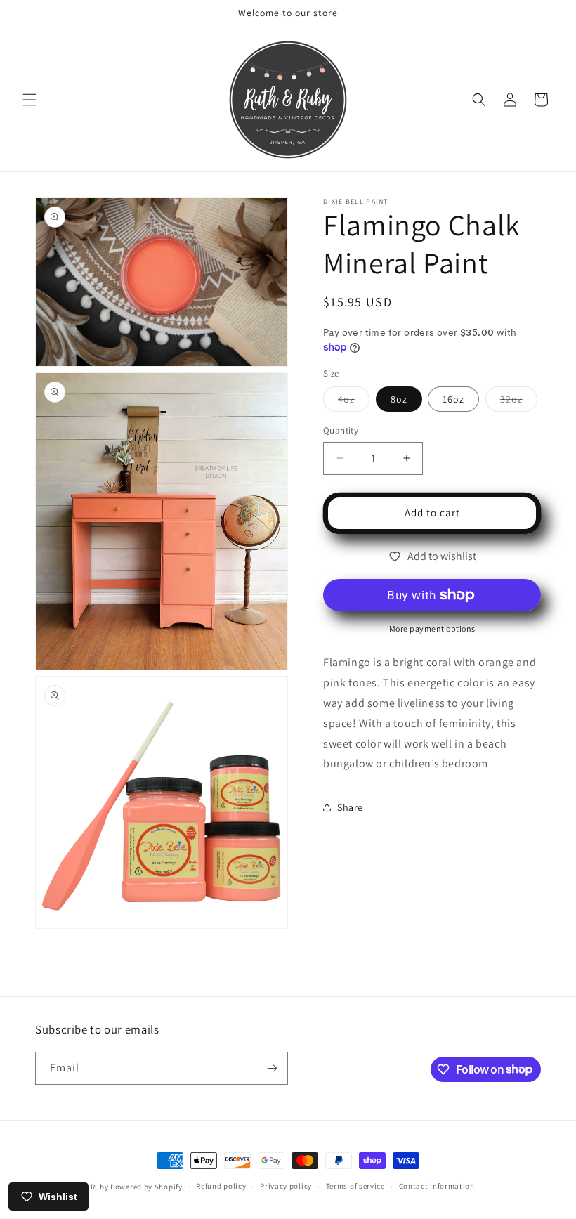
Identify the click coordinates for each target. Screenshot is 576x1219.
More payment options (432, 628)
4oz (353, 402)
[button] (29, 99)
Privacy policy (286, 1186)
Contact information (437, 1186)
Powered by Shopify (146, 1187)
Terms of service (355, 1186)
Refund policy (221, 1186)
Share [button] (350, 807)
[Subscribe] (271, 1068)
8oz (399, 399)
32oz (518, 402)
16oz (453, 399)
